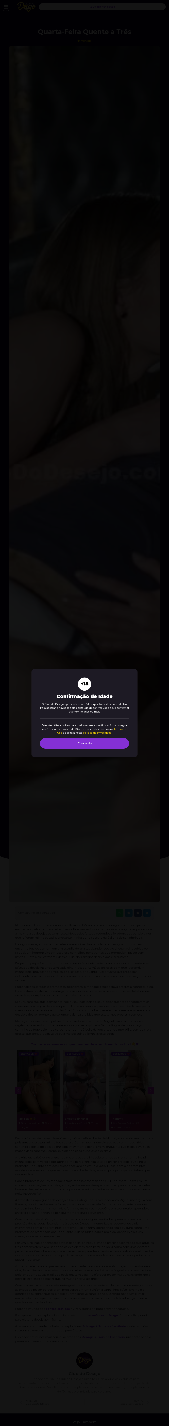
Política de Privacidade (97, 732)
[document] (84, 713)
